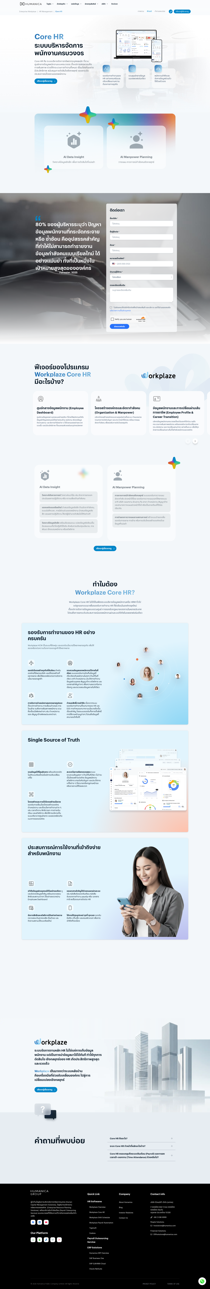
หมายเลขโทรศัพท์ (117, 258)
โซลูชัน (49, 4)
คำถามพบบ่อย (160, 11)
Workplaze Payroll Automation (101, 1222)
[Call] (171, 11)
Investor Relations (126, 1212)
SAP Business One (96, 1258)
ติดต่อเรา (114, 4)
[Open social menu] (202, 1281)
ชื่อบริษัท (114, 218)
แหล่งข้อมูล (75, 4)
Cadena (92, 1233)
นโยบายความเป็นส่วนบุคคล (120, 310)
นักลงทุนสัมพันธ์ (90, 4)
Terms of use (173, 1284)
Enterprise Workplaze (27, 11)
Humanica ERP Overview (99, 1253)
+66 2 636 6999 (159, 1217)
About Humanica (125, 1202)
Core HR (58, 11)
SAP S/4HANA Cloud (97, 1263)
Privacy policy (149, 1284)
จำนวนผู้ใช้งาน (116, 271)
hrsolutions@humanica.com (164, 1225)
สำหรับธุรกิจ (61, 4)
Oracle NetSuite (95, 1269)
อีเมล (112, 245)
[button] (195, 441)
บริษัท (103, 4)
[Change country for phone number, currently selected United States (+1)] (113, 264)
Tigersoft (92, 1228)
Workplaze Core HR (97, 1212)
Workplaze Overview (97, 1207)
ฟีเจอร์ (149, 11)
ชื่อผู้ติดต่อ (114, 231)
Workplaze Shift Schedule (99, 1217)
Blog (121, 1207)
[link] (60, 413)
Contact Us (123, 1218)
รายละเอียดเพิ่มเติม (117, 285)
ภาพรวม (141, 11)
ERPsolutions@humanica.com (165, 1234)
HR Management (45, 11)
